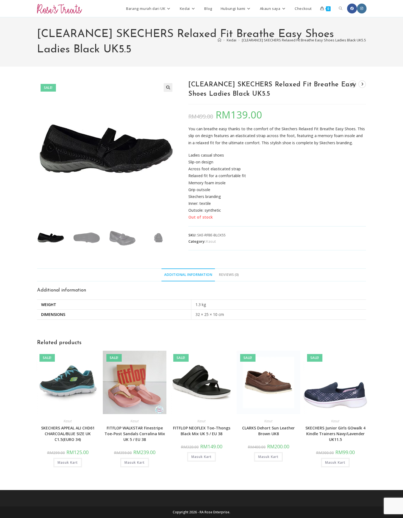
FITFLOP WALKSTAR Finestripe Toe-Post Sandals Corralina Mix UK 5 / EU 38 (134, 433)
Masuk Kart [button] (68, 462)
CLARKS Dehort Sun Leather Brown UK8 (268, 430)
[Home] (219, 40)
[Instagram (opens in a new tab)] (362, 8)
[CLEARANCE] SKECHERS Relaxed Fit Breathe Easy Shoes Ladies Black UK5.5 (304, 40)
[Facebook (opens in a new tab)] (352, 8)
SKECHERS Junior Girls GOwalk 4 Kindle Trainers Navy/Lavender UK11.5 (335, 433)
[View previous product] (352, 84)
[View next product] (362, 84)
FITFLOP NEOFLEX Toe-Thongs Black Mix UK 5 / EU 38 (201, 430)
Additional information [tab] (188, 274)
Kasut (211, 241)
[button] (168, 87)
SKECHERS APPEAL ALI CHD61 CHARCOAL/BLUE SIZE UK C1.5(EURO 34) (68, 433)
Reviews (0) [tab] (229, 274)
